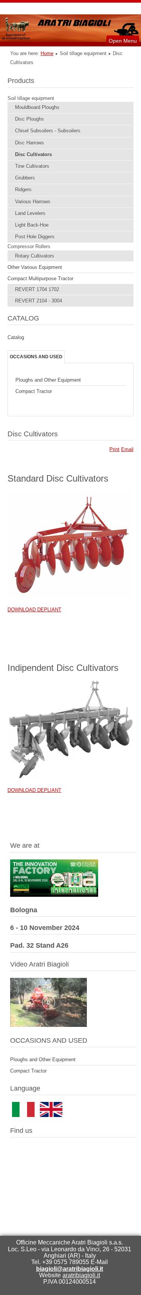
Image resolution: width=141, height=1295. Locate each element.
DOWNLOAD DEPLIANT (34, 609)
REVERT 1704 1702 (37, 289)
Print (114, 449)
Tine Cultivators (32, 166)
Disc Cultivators (33, 154)
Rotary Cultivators (34, 256)
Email (127, 449)
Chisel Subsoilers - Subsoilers (47, 130)
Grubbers (25, 178)
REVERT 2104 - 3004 (38, 301)
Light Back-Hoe (32, 225)
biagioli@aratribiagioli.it (69, 1269)
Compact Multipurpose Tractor (40, 278)
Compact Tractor (33, 391)
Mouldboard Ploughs (37, 107)
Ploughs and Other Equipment (48, 380)
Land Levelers (30, 213)
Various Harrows (32, 201)
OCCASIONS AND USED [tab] (36, 356)
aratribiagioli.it (81, 1275)
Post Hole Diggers (35, 236)
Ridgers (23, 189)
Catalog (16, 337)
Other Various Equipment (35, 267)
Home (47, 53)
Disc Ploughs (29, 119)
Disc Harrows (29, 143)
